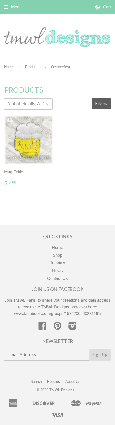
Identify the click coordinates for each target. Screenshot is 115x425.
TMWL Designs (61, 390)
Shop (57, 255)
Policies (53, 382)
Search (36, 382)
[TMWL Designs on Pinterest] (57, 327)
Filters (101, 103)
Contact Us (57, 278)
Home (9, 67)
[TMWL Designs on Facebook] (42, 327)
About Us (72, 382)
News (57, 270)
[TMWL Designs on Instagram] (72, 327)
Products (32, 67)
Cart (106, 6)
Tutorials (57, 262)
